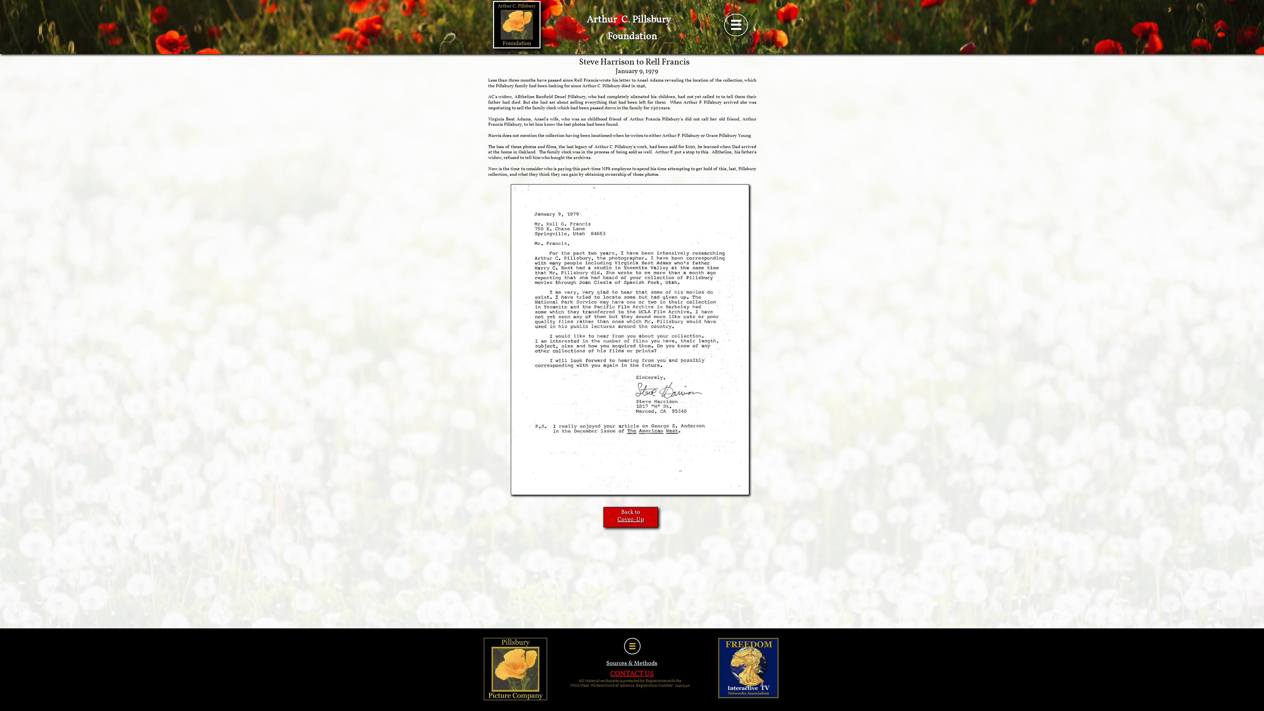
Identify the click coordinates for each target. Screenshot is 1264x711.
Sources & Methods (631, 663)
